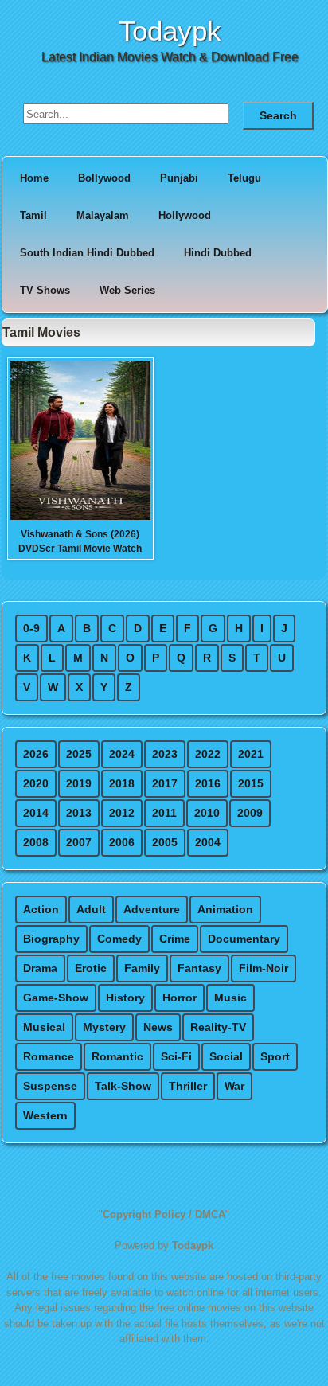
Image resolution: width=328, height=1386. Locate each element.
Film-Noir (263, 968)
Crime (174, 938)
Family (142, 968)
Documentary (244, 938)
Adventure (151, 909)
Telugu (244, 178)
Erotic (91, 968)
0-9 (31, 628)
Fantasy (199, 968)
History (125, 997)
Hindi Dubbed (218, 253)
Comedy (119, 938)
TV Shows (45, 290)
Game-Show (55, 997)
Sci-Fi (176, 1056)
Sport (275, 1056)
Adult (91, 909)
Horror (179, 997)
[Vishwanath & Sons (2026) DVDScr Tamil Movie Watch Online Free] (80, 518)
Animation (225, 909)
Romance (48, 1056)
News (158, 1027)
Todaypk (170, 30)
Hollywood (184, 215)
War (234, 1086)
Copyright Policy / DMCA (164, 1214)
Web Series (127, 290)
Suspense (50, 1086)
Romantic (117, 1056)
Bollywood (104, 178)
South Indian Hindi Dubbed (87, 253)
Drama (40, 968)
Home (34, 178)
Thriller (188, 1086)
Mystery (104, 1027)
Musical (44, 1027)
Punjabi (179, 178)
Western (45, 1115)
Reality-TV (218, 1027)
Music (230, 997)
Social (226, 1056)
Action (41, 909)
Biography (51, 938)
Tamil (33, 215)
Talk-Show (123, 1086)
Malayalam (102, 215)
